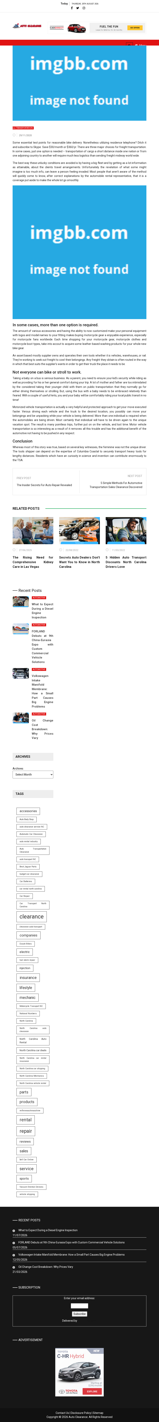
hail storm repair (27, 960)
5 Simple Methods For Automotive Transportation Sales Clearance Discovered (116, 485)
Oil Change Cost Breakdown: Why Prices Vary (42, 729)
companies (28, 935)
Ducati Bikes (26, 944)
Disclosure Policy (81, 1412)
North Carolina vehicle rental (33, 1083)
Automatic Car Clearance (31, 834)
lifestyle (26, 988)
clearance (32, 916)
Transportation (24, 128)
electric (25, 952)
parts (24, 1092)
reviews (25, 1141)
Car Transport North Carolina (33, 905)
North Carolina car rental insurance (33, 1059)
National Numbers (28, 1013)
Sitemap (98, 1412)
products (27, 1102)
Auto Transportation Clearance (33, 850)
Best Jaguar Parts (28, 866)
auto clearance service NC (32, 826)
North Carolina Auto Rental (33, 1041)
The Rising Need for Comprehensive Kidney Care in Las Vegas (33, 562)
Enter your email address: (79, 1309)
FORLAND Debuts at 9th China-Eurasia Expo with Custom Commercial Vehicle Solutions (71, 1242)
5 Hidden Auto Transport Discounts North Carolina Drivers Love (126, 562)
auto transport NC (28, 859)
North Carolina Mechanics (32, 1076)
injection (25, 968)
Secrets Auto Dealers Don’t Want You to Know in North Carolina (79, 562)
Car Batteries (26, 881)
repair (26, 1131)
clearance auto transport (31, 926)
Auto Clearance (87, 1320)
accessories (28, 811)
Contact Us (62, 1412)
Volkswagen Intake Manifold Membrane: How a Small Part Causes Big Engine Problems (71, 1254)
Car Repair (25, 896)
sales (24, 1151)
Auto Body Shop (27, 819)
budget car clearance (29, 874)
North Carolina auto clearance (33, 1030)
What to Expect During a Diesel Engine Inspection (48, 1230)
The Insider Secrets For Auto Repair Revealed (44, 485)
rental (26, 1119)
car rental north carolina (31, 888)
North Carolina (26, 1021)
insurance (28, 977)
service (27, 1168)
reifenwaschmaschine (30, 1110)
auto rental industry (29, 841)
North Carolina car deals (33, 1050)
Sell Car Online (27, 1159)
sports (24, 1178)
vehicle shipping (27, 1194)
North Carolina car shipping (32, 1068)
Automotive (39, 598)
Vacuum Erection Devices (31, 1187)
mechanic (27, 997)
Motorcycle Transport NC (31, 1006)
